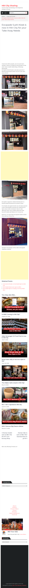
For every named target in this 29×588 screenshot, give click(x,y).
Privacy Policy (14, 509)
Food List (14, 514)
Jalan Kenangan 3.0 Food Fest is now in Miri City (14, 337)
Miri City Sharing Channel (19, 585)
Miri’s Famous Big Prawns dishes (12, 426)
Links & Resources (14, 513)
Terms (14, 510)
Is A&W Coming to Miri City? (11, 314)
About (14, 506)
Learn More (23, 534)
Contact (14, 507)
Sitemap (14, 511)
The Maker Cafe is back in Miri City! (13, 383)
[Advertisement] (14, 48)
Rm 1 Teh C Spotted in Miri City (12, 404)
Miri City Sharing (9, 5)
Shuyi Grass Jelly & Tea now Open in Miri (13, 360)
